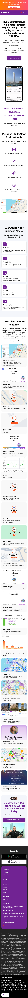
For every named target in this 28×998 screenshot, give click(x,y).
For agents (5, 872)
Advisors (5, 887)
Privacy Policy (9, 991)
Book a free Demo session (14, 819)
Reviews (5, 881)
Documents (6, 884)
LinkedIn (6, 899)
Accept (5, 995)
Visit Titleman (14, 7)
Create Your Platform (14, 58)
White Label (6, 875)
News (4, 892)
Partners (5, 889)
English (6, 925)
